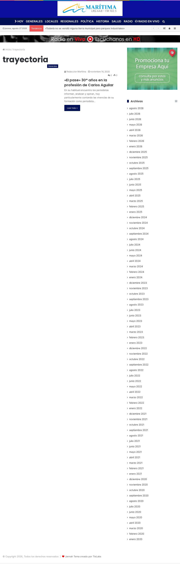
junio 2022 (135, 381)
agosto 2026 (136, 108)
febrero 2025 (136, 206)
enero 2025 (135, 211)
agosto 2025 (136, 173)
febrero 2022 (136, 402)
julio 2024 (134, 244)
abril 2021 (134, 457)
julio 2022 (134, 375)
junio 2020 (135, 512)
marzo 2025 (136, 201)
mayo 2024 (135, 255)
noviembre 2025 (138, 157)
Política (87, 21)
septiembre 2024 (139, 233)
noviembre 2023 (138, 288)
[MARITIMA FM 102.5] (90, 8)
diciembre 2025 (138, 151)
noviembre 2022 (138, 353)
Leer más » (72, 108)
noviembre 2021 (138, 419)
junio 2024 (135, 250)
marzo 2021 (135, 462)
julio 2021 (134, 441)
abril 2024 (135, 261)
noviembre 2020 (138, 484)
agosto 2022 (136, 370)
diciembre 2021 (137, 413)
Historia (102, 21)
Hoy (20, 21)
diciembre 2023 (138, 282)
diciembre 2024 (138, 217)
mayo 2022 (135, 386)
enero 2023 (135, 342)
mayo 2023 (135, 321)
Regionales (69, 21)
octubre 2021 (136, 424)
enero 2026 (135, 146)
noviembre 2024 (138, 222)
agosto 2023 (136, 304)
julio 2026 (134, 113)
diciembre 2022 (138, 348)
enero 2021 (135, 473)
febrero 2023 (136, 337)
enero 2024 (135, 277)
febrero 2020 (136, 533)
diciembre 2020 (138, 479)
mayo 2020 (135, 517)
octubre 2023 (137, 293)
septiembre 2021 (138, 430)
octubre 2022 (136, 359)
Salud (116, 21)
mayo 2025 (135, 190)
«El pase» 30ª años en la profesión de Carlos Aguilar (89, 82)
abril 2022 (134, 391)
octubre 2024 (137, 228)
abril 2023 (135, 326)
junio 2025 (135, 184)
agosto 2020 (136, 501)
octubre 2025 (136, 162)
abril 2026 (135, 130)
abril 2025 (134, 195)
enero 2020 (135, 539)
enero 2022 (135, 408)
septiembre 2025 (138, 168)
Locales (51, 21)
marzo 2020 (136, 528)
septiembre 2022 (138, 364)
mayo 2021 (135, 451)
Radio (128, 21)
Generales (34, 21)
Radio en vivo (148, 21)
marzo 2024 (136, 266)
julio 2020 (134, 506)
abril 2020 (135, 522)
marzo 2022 (136, 397)
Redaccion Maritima (76, 71)
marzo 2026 (136, 135)
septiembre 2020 (139, 495)
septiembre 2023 (139, 299)
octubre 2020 (137, 490)
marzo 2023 (136, 331)
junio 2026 (135, 119)
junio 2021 (135, 446)
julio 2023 (134, 310)
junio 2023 (135, 315)
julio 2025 (134, 179)
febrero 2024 (136, 271)
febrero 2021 (136, 468)
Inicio (8, 49)
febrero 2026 (136, 141)
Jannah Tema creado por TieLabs (83, 556)
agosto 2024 (136, 239)
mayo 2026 (135, 124)
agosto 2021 (136, 435)
